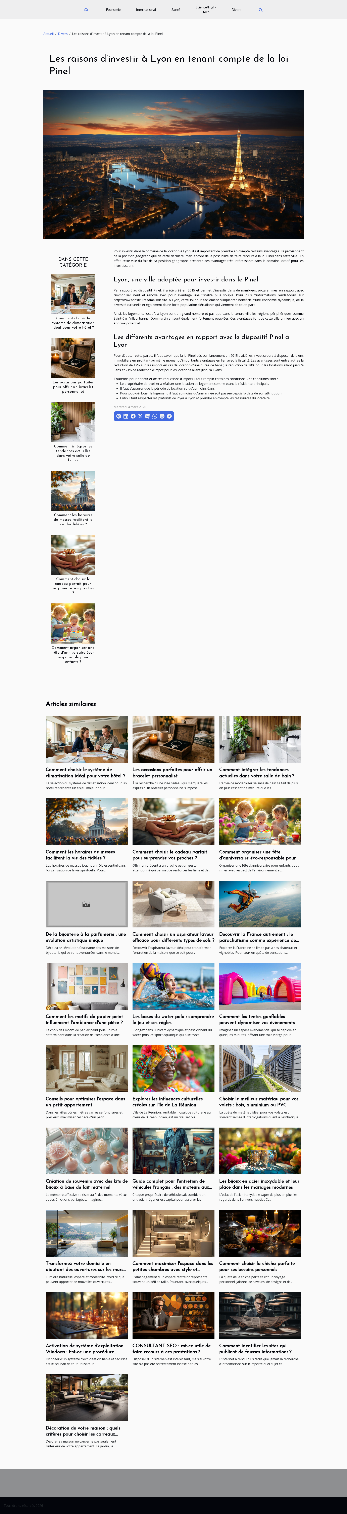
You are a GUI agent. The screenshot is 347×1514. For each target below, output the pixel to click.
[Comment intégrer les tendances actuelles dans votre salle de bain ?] (73, 422)
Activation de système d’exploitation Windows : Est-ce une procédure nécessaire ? (84, 1352)
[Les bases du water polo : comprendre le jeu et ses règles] (173, 986)
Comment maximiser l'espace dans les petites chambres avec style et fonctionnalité (173, 1269)
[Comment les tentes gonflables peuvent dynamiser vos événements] (260, 986)
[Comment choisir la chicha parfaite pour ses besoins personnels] (260, 1233)
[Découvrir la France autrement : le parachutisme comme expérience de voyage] (260, 904)
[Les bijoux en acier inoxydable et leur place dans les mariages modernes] (260, 1150)
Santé (175, 9)
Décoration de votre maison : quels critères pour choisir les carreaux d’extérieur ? (83, 1434)
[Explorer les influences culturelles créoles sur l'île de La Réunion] (173, 1068)
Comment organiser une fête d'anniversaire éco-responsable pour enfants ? (257, 858)
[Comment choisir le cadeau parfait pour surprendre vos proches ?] (73, 554)
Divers (236, 9)
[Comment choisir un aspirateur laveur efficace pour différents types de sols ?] (173, 904)
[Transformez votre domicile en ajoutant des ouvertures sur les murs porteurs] (87, 1233)
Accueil (48, 34)
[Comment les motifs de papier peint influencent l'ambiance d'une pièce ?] (87, 986)
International (146, 9)
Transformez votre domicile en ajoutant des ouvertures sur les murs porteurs (84, 1269)
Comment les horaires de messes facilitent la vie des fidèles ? (73, 519)
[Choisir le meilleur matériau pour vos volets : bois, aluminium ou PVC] (260, 1068)
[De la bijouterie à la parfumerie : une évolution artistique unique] (87, 904)
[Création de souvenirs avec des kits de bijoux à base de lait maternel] (87, 1150)
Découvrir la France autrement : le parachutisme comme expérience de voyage (257, 940)
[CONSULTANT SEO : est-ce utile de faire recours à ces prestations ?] (173, 1315)
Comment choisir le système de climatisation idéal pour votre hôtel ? (73, 323)
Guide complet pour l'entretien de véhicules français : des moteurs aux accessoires (171, 1187)
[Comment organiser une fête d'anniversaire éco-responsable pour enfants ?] (73, 623)
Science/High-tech (206, 9)
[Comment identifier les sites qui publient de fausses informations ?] (260, 1315)
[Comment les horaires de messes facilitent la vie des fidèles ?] (73, 490)
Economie (113, 9)
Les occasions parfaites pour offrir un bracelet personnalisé (73, 387)
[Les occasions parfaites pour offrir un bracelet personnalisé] (73, 358)
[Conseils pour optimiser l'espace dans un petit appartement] (87, 1068)
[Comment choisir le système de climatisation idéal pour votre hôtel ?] (73, 293)
